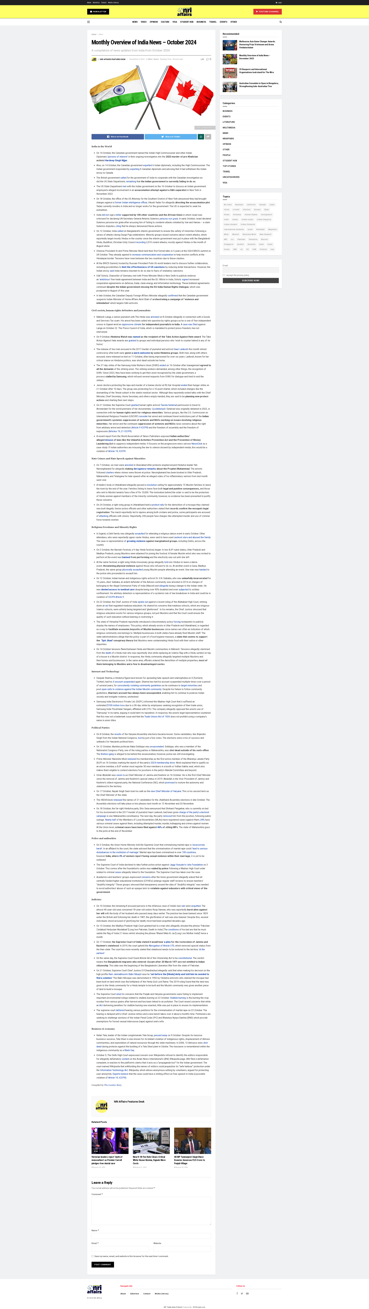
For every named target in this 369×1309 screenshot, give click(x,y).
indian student (230, 224)
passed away (160, 1035)
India (226, 219)
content (125, 1059)
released (117, 800)
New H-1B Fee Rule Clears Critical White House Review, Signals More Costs (149, 1160)
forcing (177, 621)
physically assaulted (132, 569)
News (135, 22)
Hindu (226, 215)
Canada (262, 205)
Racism (264, 239)
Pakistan (241, 239)
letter (118, 215)
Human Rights (251, 215)
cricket (236, 210)
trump (226, 249)
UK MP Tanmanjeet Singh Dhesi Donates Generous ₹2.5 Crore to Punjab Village (189, 1160)
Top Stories (229, 166)
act (106, 605)
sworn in (120, 775)
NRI (225, 239)
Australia (239, 205)
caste (272, 205)
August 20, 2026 (181, 1167)
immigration (266, 215)
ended (163, 365)
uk (241, 249)
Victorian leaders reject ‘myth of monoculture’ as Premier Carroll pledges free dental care (107, 1160)
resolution (152, 485)
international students (234, 229)
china (226, 210)
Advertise (96, 3)
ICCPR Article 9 (116, 597)
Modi (226, 234)
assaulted (140, 533)
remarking (131, 181)
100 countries (189, 852)
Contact (103, 3)
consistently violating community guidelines (139, 685)
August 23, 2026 (99, 1167)
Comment (97, 1194)
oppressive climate (131, 324)
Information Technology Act (114, 1070)
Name (95, 1230)
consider (143, 416)
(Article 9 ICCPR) (139, 427)
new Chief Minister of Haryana (166, 791)
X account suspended (124, 681)
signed (185, 279)
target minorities (189, 685)
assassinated (157, 746)
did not (105, 215)
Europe (257, 210)
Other (233, 22)
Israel (250, 229)
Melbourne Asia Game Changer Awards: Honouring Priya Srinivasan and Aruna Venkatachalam (257, 44)
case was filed (190, 324)
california (251, 205)
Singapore (228, 244)
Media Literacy (113, 3)
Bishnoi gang (107, 754)
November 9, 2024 (136, 59)
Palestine (253, 239)
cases (118, 872)
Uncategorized (231, 177)
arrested (155, 317)
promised (170, 782)
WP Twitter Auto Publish (173, 1307)
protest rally (158, 504)
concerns (146, 877)
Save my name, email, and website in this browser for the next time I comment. (131, 1256)
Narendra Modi (249, 234)
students (251, 244)
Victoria (263, 249)
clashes (110, 472)
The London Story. (113, 1085)
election (247, 210)
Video (144, 22)
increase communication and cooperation (152, 254)
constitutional (185, 958)
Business (201, 22)
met (124, 186)
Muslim (235, 234)
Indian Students (248, 224)
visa (272, 249)
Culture (165, 22)
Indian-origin (247, 219)
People (226, 155)
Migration (272, 229)
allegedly (164, 585)
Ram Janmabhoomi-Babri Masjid (125, 974)
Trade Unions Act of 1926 (157, 716)
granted (132, 340)
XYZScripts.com (199, 1307)
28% (202, 819)
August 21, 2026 (140, 1167)
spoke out (143, 602)
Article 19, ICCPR (117, 451)
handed (203, 569)
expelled (147, 165)
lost (140, 738)
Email (95, 1243)
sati (183, 906)
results (117, 734)
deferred (120, 1010)
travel (270, 244)
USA (254, 249)
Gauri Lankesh (181, 349)
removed (167, 816)
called (123, 177)
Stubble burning (178, 997)
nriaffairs (228, 138)
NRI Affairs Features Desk (112, 59)
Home (94, 34)
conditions (173, 929)
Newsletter (99, 12)
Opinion (154, 22)
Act (101, 1005)
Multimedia (229, 128)
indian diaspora (264, 219)
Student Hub (186, 22)
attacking (103, 516)
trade (261, 244)
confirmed (173, 295)
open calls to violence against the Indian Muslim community (131, 689)
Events (223, 22)
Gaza (266, 210)
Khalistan (260, 229)
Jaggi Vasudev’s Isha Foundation (186, 864)
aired (118, 994)
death (108, 653)
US (247, 249)
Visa (175, 22)
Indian (235, 219)
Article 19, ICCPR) (117, 1077)
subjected (184, 589)
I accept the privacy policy (237, 275)
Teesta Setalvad (169, 405)
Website (157, 1243)
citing (118, 226)
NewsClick (196, 443)
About (89, 3)
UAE (235, 249)
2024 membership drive (163, 762)
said (112, 270)
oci (232, 239)
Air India (228, 205)
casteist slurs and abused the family (192, 537)
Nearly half (110, 819)
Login (279, 3)
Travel (213, 22)
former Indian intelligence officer (131, 202)
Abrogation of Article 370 (161, 945)
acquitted (196, 906)
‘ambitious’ (104, 279)
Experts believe (120, 1074)
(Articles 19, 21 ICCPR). (120, 431)
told (166, 562)
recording (141, 242)
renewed (131, 759)
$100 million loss (116, 705)
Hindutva (237, 215)
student (240, 244)
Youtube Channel (268, 12)
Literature (229, 122)
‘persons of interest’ (117, 156)
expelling (134, 169)
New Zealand (265, 234)
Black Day (129, 1050)
